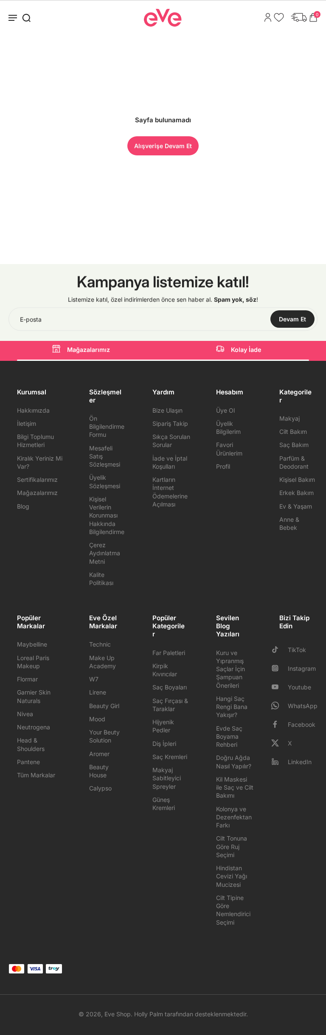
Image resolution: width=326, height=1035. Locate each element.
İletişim (26, 423)
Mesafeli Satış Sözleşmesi (104, 456)
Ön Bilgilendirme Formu (106, 427)
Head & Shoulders (31, 744)
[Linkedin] (278, 761)
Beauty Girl (104, 705)
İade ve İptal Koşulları (169, 462)
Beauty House (99, 771)
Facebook (301, 724)
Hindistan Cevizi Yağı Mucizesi (231, 876)
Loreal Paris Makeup (33, 661)
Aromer (99, 753)
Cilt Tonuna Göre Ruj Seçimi (231, 846)
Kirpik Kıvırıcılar (164, 670)
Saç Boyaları (169, 687)
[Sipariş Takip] (297, 17)
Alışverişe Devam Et (163, 145)
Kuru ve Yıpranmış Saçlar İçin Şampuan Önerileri (230, 669)
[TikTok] (278, 649)
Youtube (299, 687)
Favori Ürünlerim (229, 448)
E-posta (31, 319)
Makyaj (289, 418)
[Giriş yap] (265, 17)
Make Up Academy (102, 661)
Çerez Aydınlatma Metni (104, 553)
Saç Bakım (294, 444)
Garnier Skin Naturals (34, 696)
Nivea (25, 713)
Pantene (28, 761)
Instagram (302, 668)
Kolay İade (246, 349)
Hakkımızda (33, 410)
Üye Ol (225, 410)
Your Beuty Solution (104, 736)
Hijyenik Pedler (163, 726)
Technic (100, 644)
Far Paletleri (168, 652)
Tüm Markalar (36, 775)
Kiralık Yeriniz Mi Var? (39, 462)
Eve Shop (117, 1014)
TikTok (297, 649)
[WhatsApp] (278, 705)
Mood (97, 719)
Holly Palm (148, 1014)
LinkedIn (300, 761)
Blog (23, 506)
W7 (93, 679)
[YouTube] (278, 687)
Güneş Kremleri (163, 803)
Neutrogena (33, 727)
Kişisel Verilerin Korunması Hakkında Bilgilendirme (106, 515)
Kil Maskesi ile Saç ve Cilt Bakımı (234, 787)
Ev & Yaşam (295, 506)
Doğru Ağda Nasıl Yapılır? (233, 761)
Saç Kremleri (169, 756)
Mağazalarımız (88, 349)
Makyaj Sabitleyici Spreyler (166, 778)
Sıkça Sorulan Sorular (171, 440)
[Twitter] (278, 743)
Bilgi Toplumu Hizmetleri (35, 440)
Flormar (27, 679)
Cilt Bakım (293, 431)
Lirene (97, 692)
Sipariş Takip (170, 423)
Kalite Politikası (101, 578)
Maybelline (32, 644)
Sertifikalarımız (37, 479)
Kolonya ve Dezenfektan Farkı (234, 817)
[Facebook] (278, 724)
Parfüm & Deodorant (294, 462)
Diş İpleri (164, 743)
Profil (223, 466)
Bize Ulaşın (167, 410)
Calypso (100, 788)
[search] (26, 17)
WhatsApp (303, 705)
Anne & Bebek (289, 523)
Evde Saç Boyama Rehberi (229, 736)
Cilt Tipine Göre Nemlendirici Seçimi (233, 910)
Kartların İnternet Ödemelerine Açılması (170, 492)
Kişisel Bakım (297, 479)
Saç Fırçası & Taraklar (170, 704)
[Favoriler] (277, 17)
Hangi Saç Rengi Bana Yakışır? (231, 707)
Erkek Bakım (296, 492)
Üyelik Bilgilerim (228, 427)
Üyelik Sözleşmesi (104, 481)
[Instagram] (278, 668)
